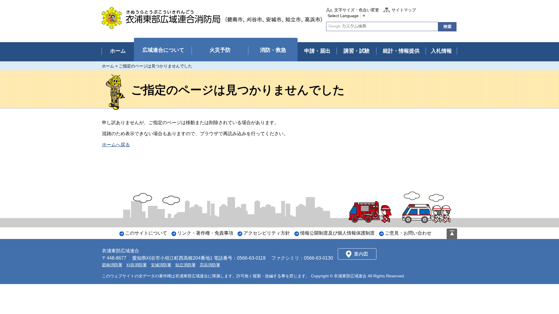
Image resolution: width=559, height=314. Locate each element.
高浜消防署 (210, 265)
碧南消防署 (112, 265)
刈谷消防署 (136, 265)
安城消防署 (161, 265)
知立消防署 (185, 265)
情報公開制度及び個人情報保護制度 (337, 233)
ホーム (108, 66)
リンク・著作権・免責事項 (205, 233)
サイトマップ (404, 10)
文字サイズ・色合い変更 (356, 10)
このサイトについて (146, 233)
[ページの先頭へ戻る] (452, 234)
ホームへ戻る (116, 144)
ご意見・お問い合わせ (408, 233)
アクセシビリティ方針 (266, 233)
